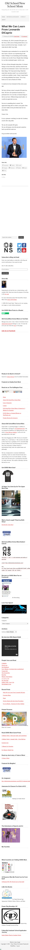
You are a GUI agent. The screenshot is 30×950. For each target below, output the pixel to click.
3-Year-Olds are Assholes (11, 432)
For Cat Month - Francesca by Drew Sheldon (13, 703)
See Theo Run (5, 680)
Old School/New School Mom (15, 5)
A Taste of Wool (5, 758)
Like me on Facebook (8, 331)
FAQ (15, 325)
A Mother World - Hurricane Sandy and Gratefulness (14, 735)
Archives (4, 632)
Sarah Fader (16, 36)
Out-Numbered (5, 667)
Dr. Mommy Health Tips (7, 750)
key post (7, 294)
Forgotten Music (7, 695)
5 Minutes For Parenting (7, 746)
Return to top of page (15, 942)
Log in (18, 946)
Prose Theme (14, 944)
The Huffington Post (20, 428)
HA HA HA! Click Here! (7, 524)
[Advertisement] (16, 853)
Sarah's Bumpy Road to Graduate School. (11, 935)
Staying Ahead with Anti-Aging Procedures (13, 701)
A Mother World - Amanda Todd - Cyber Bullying (13, 739)
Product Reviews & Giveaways (10, 418)
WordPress (12, 946)
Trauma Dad (5, 671)
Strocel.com (4, 665)
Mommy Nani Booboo (7, 676)
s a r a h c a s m (5, 678)
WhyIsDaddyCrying (6, 684)
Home (3, 16)
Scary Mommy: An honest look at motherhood (13, 669)
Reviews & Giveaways (13, 16)
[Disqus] (15, 208)
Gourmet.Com (5, 742)
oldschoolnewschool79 (7, 323)
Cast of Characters (7, 402)
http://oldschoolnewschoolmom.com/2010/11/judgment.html (16, 781)
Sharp (4, 698)
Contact (23, 16)
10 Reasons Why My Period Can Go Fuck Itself (13, 881)
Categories (4, 620)
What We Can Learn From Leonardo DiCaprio (14, 692)
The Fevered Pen (6, 673)
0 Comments (24, 36)
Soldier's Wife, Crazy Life (8, 682)
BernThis (4, 674)
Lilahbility (4, 663)
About (4, 19)
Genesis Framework (23, 944)
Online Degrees (10, 376)
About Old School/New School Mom (11, 400)
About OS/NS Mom (12, 299)
